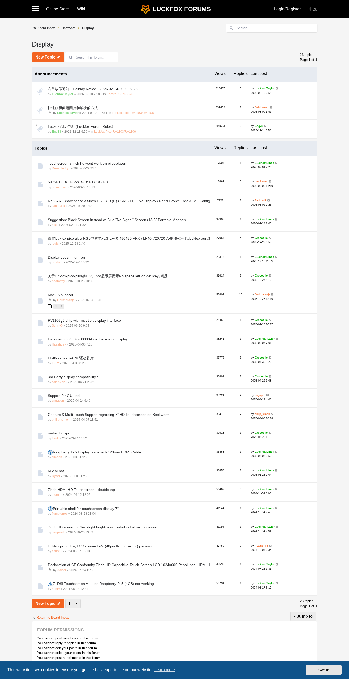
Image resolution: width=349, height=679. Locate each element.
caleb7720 (59, 382)
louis (55, 243)
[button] (37, 9)
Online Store (57, 9)
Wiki (81, 9)
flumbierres (59, 513)
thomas (57, 495)
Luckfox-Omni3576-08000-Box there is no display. (88, 339)
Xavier (61, 570)
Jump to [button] (304, 616)
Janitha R (58, 206)
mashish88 (261, 545)
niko (55, 225)
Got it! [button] (323, 670)
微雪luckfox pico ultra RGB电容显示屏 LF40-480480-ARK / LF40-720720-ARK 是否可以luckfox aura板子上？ (135, 238)
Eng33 (56, 131)
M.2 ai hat (56, 471)
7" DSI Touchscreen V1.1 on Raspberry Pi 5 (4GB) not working (103, 584)
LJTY (55, 363)
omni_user (59, 187)
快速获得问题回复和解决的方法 (73, 108)
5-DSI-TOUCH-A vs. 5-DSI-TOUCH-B (78, 182)
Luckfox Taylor (62, 94)
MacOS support (60, 295)
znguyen (58, 400)
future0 (57, 551)
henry (56, 589)
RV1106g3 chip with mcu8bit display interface (84, 320)
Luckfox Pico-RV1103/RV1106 (133, 113)
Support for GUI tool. (64, 396)
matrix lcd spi (58, 433)
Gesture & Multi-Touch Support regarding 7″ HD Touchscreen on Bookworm (109, 414)
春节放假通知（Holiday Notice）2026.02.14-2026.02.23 (93, 89)
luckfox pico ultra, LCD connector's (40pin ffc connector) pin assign (102, 546)
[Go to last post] (277, 88)
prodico (57, 262)
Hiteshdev (59, 344)
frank (55, 438)
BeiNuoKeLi (262, 107)
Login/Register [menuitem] (287, 9)
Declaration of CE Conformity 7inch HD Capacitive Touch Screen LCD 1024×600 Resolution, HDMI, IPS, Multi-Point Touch (146, 565)
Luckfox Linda (264, 162)
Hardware (68, 28)
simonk (57, 457)
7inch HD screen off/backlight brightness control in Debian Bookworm (103, 527)
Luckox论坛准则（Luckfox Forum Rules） (81, 126)
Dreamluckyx (61, 168)
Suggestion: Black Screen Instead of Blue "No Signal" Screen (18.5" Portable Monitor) (117, 220)
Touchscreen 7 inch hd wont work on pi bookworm (88, 163)
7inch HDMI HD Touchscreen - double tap (81, 490)
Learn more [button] (164, 670)
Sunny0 (57, 325)
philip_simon (61, 419)
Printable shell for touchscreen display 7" (86, 509)
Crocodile (261, 237)
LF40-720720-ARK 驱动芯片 (71, 358)
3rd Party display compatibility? (73, 377)
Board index (46, 28)
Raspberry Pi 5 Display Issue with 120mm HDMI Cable (97, 452)
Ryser (56, 476)
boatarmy (58, 281)
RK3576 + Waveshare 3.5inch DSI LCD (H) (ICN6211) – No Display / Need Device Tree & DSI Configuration (134, 201)
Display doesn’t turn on (66, 257)
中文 (313, 9)
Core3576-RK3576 (120, 94)
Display (88, 28)
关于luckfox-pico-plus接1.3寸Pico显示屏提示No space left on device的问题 (108, 276)
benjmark (58, 532)
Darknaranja (66, 300)
